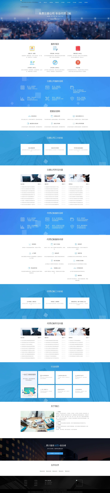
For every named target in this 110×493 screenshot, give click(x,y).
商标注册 (57, 2)
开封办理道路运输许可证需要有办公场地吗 (28, 350)
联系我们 (86, 2)
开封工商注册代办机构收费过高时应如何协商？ (28, 340)
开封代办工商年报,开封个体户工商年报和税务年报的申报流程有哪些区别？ (52, 196)
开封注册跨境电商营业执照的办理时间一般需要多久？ (28, 194)
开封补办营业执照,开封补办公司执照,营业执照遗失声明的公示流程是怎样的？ (52, 194)
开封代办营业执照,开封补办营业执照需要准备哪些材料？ (52, 192)
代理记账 (51, 2)
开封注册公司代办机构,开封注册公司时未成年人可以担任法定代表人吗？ (52, 188)
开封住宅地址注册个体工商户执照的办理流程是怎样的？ (28, 190)
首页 (40, 2)
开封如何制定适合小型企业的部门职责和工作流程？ (76, 190)
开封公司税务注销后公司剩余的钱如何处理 (52, 346)
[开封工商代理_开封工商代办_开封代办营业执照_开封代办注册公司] (29, 4)
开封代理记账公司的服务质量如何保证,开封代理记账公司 (52, 350)
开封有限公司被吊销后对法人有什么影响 (76, 188)
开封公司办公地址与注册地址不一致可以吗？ (28, 204)
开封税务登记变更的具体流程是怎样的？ (27, 356)
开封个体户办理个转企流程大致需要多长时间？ (52, 204)
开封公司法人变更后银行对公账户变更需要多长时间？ (28, 188)
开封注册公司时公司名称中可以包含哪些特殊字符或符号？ (76, 192)
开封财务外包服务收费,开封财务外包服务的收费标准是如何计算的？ (52, 340)
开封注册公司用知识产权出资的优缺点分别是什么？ (76, 202)
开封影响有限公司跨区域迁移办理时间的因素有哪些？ (28, 346)
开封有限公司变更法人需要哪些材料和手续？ (28, 352)
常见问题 (74, 2)
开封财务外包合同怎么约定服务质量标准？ (52, 352)
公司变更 (62, 2)
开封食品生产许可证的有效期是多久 (26, 344)
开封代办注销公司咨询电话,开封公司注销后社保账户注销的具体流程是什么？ (52, 190)
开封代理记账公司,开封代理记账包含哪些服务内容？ (52, 342)
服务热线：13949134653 (55, 19)
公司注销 (68, 2)
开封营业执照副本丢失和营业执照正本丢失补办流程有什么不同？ (52, 200)
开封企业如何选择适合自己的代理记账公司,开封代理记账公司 (52, 344)
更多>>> (39, 184)
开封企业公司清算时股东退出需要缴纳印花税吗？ (52, 354)
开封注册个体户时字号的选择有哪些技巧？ (28, 196)
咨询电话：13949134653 (55, 453)
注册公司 (45, 2)
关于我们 (80, 2)
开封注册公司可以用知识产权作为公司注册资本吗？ (76, 204)
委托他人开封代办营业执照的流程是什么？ (28, 198)
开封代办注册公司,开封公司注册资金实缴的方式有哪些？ (52, 202)
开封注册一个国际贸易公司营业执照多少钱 (28, 200)
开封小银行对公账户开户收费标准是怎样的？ (28, 348)
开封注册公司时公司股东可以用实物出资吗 (28, 202)
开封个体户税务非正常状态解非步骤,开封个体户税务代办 (52, 348)
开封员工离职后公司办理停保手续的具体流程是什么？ (28, 192)
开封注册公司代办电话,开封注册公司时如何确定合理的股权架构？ (52, 198)
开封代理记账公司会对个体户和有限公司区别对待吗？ (28, 342)
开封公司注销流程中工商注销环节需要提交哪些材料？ (76, 196)
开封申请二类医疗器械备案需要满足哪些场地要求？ (28, 354)
